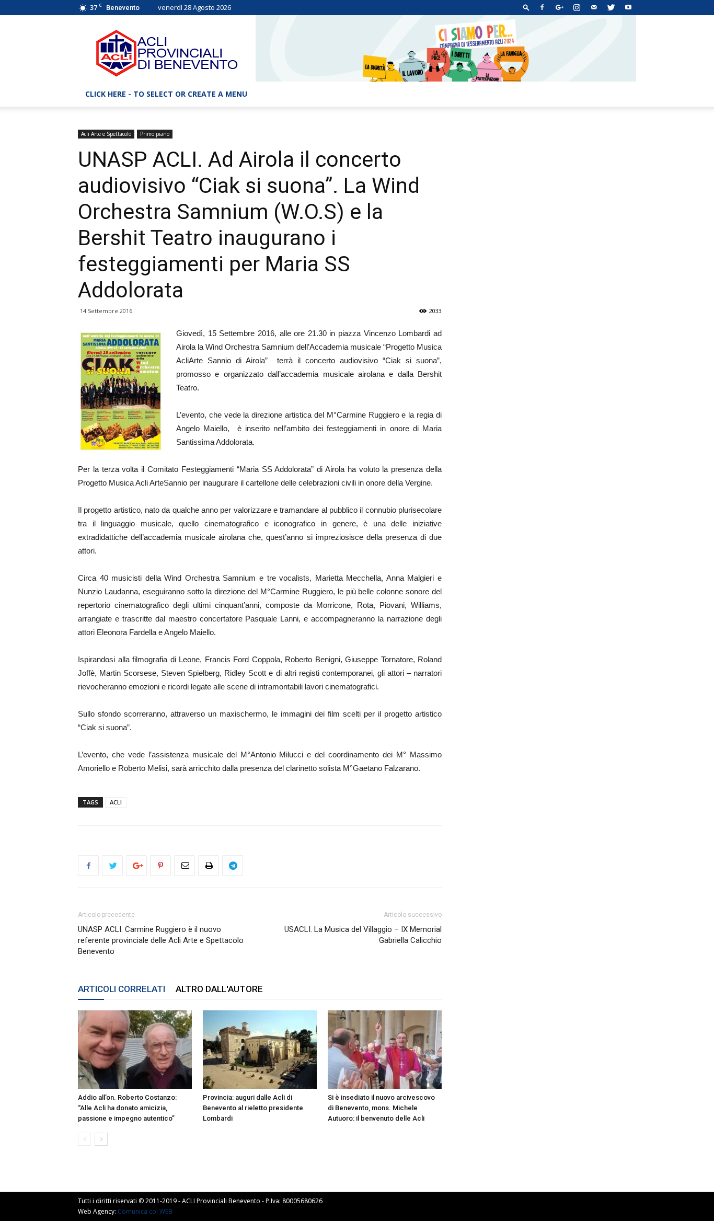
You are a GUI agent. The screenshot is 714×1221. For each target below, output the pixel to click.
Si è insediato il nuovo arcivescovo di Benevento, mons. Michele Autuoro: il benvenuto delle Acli (381, 1107)
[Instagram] (576, 7)
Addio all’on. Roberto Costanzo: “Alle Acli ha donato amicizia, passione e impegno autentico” (127, 1107)
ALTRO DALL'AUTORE (219, 989)
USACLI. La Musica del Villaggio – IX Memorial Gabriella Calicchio (363, 935)
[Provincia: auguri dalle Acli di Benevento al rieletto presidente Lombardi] (260, 1049)
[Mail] (594, 7)
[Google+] (559, 7)
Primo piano (154, 133)
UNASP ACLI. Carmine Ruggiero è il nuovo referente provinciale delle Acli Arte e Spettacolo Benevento (161, 940)
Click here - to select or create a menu (166, 94)
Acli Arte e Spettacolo (106, 133)
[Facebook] (542, 7)
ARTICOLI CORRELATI (121, 989)
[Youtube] (628, 7)
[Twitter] (611, 7)
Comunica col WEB (145, 1211)
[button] (526, 7)
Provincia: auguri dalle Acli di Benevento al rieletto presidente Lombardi (253, 1107)
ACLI (116, 802)
